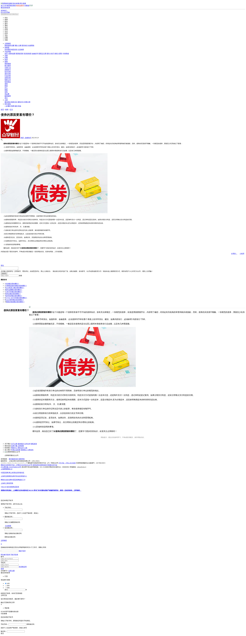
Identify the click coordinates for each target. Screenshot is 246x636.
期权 (6, 90)
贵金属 (7, 94)
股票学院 (21, 459)
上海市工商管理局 (7, 483)
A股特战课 (11, 53)
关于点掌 (14, 444)
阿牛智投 (8, 104)
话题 (6, 55)
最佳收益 (8, 102)
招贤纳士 (24, 450)
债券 (6, 84)
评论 (2, 265)
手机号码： (4, 624)
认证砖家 (21, 49)
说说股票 (8, 49)
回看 (12, 45)
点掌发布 (30, 450)
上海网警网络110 (6, 469)
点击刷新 (8, 526)
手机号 (3, 562)
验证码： (4, 631)
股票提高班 (19, 53)
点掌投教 (21, 446)
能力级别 (8, 65)
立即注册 (11, 571)
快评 (6, 59)
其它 (6, 98)
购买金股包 (20, 5)
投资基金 (8, 82)
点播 (19, 45)
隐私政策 (34, 444)
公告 (25, 448)
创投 (6, 92)
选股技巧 (8, 69)
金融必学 (35, 53)
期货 (6, 86)
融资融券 (8, 96)
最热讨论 (21, 102)
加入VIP (3, 5)
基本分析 (8, 74)
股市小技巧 (50, 53)
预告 (16, 45)
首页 (6, 53)
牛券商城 (66, 53)
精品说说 (14, 49)
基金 (19, 106)
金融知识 (25, 137)
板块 (16, 106)
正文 (11, 109)
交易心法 (8, 67)
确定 (20, 551)
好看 (6, 57)
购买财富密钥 (11, 5)
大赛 (6, 100)
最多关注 (14, 102)
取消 (23, 551)
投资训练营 (28, 53)
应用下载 (14, 446)
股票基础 (8, 63)
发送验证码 (23, 567)
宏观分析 (8, 78)
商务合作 (21, 448)
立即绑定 (4, 540)
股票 (12, 106)
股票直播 (8, 45)
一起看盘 (8, 106)
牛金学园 (8, 51)
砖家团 (7, 47)
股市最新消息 (13, 459)
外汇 (6, 88)
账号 (2, 556)
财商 (6, 61)
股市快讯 (25, 45)
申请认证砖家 (15, 450)
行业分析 (8, 76)
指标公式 (8, 80)
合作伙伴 (27, 444)
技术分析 (8, 72)
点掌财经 (8, 43)
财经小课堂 (58, 53)
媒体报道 (21, 444)
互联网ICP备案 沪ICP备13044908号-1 (13, 463)
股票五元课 (42, 53)
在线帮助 (31, 45)
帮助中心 (14, 448)
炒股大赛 (27, 102)
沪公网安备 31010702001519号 (11, 467)
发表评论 (4, 273)
